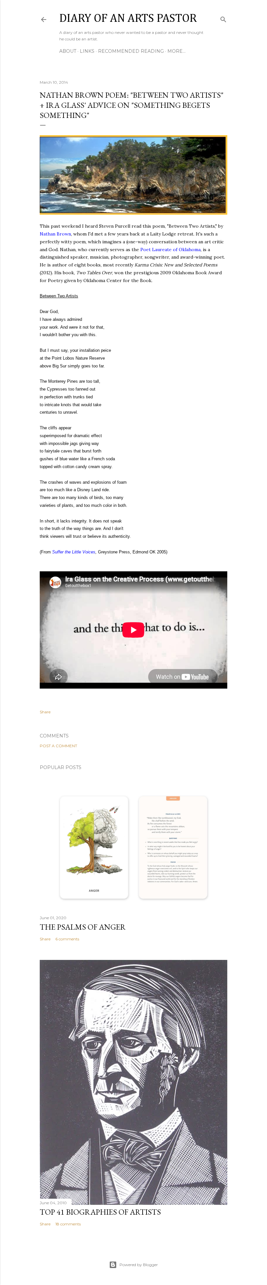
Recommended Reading (131, 51)
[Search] (223, 18)
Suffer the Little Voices (73, 552)
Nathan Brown (55, 234)
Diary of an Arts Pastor (128, 18)
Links (87, 51)
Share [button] (45, 711)
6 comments (67, 938)
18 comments (68, 1223)
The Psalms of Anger (83, 927)
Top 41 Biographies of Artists (100, 1212)
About (67, 51)
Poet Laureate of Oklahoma (170, 249)
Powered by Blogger (138, 1264)
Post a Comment (58, 745)
